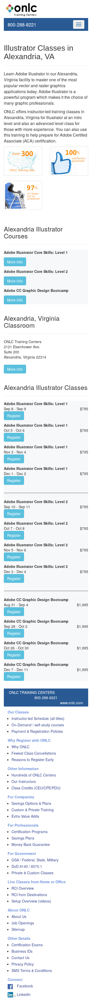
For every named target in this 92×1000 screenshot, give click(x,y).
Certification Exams (27, 944)
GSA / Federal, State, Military (35, 859)
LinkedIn (23, 994)
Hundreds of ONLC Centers (34, 775)
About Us (19, 916)
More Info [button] (15, 261)
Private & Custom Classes (32, 872)
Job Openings (23, 922)
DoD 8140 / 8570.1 (27, 866)
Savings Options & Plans (31, 803)
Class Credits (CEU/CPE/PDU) (36, 787)
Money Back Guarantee (31, 844)
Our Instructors (24, 781)
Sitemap (18, 929)
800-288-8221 (22, 24)
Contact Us (20, 957)
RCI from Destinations (29, 894)
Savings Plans (23, 838)
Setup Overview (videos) (31, 901)
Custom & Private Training (33, 809)
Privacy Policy (23, 964)
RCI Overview (23, 888)
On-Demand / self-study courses (38, 724)
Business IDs (22, 951)
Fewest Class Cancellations (34, 753)
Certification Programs (30, 831)
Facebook (23, 985)
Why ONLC (20, 746)
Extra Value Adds (25, 816)
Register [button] (14, 415)
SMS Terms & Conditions (32, 970)
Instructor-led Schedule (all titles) (38, 718)
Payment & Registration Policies (37, 731)
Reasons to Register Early (33, 759)
